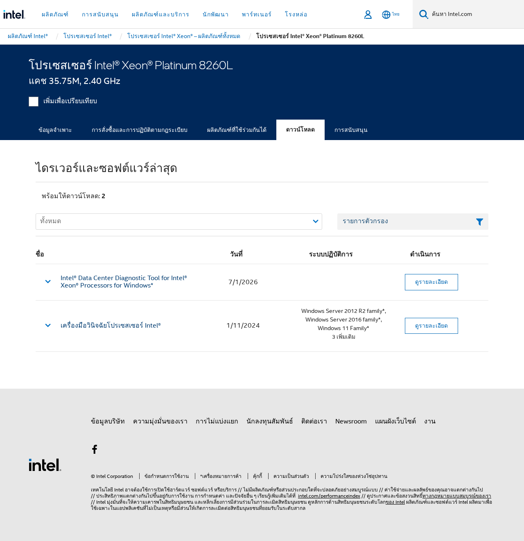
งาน (430, 421)
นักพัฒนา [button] (216, 14)
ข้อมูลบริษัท (108, 421)
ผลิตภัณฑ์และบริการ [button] (161, 14)
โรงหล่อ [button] (296, 14)
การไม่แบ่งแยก (217, 421)
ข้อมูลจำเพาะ (55, 130)
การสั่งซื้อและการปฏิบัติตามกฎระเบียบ (139, 130)
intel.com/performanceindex (329, 496)
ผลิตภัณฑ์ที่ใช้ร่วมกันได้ (237, 130)
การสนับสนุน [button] (100, 14)
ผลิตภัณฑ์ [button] (55, 14)
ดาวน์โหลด (300, 130)
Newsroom (351, 421)
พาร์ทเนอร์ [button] (257, 14)
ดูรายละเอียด (431, 281)
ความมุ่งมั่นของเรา (160, 421)
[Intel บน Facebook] (95, 451)
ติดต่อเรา (314, 421)
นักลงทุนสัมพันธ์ (269, 421)
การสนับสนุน (351, 130)
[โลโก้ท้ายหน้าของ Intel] (45, 464)
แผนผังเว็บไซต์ (395, 421)
